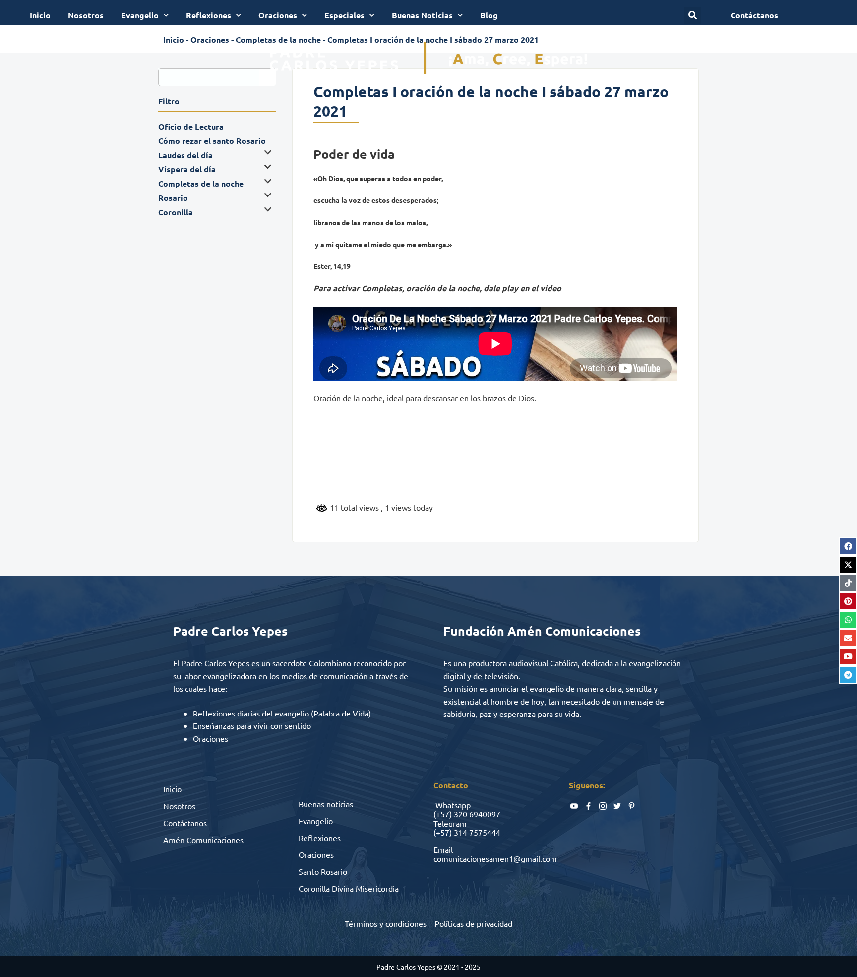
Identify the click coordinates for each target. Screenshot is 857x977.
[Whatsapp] (848, 620)
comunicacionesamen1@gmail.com (495, 858)
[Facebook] (848, 546)
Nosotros (86, 15)
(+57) (442, 814)
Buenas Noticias (422, 15)
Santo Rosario (323, 871)
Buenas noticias (326, 804)
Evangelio (140, 15)
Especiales (344, 15)
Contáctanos (185, 823)
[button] (692, 15)
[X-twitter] (848, 565)
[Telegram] (848, 675)
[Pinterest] (848, 601)
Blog (489, 15)
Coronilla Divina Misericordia (349, 888)
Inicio (40, 15)
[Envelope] (848, 638)
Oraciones (277, 15)
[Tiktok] (848, 583)
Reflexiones (208, 15)
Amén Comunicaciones (203, 840)
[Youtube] (848, 656)
